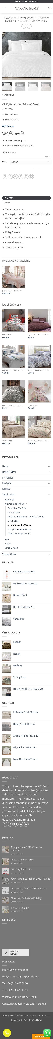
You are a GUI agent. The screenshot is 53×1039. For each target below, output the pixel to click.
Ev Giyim (7, 483)
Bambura (6, 293)
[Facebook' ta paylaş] (10, 176)
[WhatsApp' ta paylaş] (5, 176)
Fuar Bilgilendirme (21, 869)
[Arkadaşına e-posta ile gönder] (20, 176)
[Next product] (23, 26)
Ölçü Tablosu (8, 126)
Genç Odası (13, 520)
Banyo (5, 466)
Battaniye (9, 499)
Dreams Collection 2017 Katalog (28, 888)
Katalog (46, 1015)
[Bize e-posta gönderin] (15, 824)
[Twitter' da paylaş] (15, 176)
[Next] (46, 56)
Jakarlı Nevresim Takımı (34, 21)
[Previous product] (29, 26)
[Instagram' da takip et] (10, 824)
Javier (5, 408)
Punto (31, 337)
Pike (7, 539)
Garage (5, 337)
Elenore (31, 443)
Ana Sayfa (10, 18)
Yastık (8, 543)
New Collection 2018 (22, 859)
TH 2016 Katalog (20, 907)
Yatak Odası (27, 18)
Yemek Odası (9, 554)
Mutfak (6, 489)
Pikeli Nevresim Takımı (19, 533)
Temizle (47, 157)
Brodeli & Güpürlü (17, 508)
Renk (4, 162)
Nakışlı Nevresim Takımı (20, 529)
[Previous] (7, 56)
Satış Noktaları (32, 1015)
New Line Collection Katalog (26, 898)
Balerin (31, 408)
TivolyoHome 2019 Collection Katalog (27, 848)
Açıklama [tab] (8, 198)
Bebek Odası (9, 472)
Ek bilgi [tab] (7, 202)
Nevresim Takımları (14, 503)
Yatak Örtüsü (11, 547)
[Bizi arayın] (20, 824)
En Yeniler (7, 477)
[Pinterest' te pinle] (26, 176)
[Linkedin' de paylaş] (31, 176)
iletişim (19, 1015)
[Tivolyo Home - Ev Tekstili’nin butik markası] (26, 8)
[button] (4, 8)
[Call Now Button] (7, 1033)
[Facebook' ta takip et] (5, 824)
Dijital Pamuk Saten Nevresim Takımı (26, 516)
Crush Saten (14, 512)
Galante (6, 443)
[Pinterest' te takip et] (26, 824)
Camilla (6, 373)
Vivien (31, 373)
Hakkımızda (8, 1015)
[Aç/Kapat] (49, 466)
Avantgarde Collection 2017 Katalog (30, 878)
